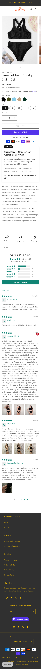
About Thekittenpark (12, 541)
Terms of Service (10, 560)
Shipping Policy (10, 565)
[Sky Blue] (14, 99)
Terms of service (21, 661)
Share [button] (6, 247)
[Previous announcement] (4, 2)
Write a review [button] (20, 282)
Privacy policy (9, 661)
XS (5, 108)
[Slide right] (25, 68)
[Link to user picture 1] (7, 409)
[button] (4, 8)
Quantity (5, 113)
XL (33, 108)
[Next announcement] (37, 2)
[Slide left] (15, 68)
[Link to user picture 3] (30, 409)
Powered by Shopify (22, 658)
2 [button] (17, 500)
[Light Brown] (19, 99)
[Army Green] (9, 99)
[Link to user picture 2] (18, 409)
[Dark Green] (25, 99)
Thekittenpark (11, 658)
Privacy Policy (9, 575)
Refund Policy (9, 570)
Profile (6, 527)
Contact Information (11, 546)
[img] (7, 296)
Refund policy (35, 658)
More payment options (20, 137)
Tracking (34, 241)
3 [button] (21, 500)
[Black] (4, 99)
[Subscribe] (33, 611)
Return (6, 241)
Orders (7, 522)
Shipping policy (33, 661)
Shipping (4, 87)
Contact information (21, 664)
